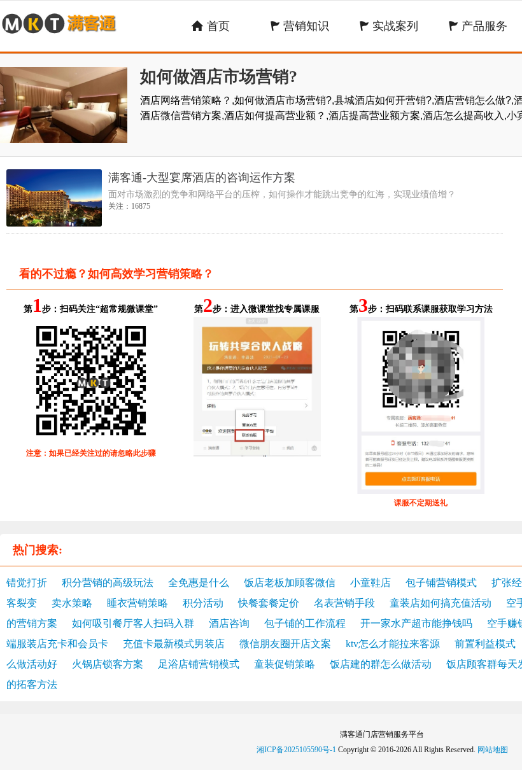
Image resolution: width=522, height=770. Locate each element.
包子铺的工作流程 (305, 623)
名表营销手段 (344, 603)
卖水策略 (72, 603)
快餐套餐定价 (268, 603)
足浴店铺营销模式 (198, 664)
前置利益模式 (485, 643)
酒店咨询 (229, 623)
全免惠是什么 (198, 582)
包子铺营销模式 (441, 582)
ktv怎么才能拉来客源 (393, 643)
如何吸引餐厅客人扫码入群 (133, 623)
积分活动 (203, 603)
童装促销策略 (284, 664)
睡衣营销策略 (137, 603)
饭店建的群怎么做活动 (381, 664)
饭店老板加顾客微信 (289, 582)
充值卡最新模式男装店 (174, 643)
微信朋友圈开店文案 (285, 643)
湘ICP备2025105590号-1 (296, 749)
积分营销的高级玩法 (107, 582)
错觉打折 (26, 582)
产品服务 (477, 26)
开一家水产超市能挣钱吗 (416, 623)
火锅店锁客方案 (107, 664)
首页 (210, 26)
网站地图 (492, 749)
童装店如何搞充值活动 (440, 603)
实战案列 (388, 26)
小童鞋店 (370, 582)
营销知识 (299, 26)
